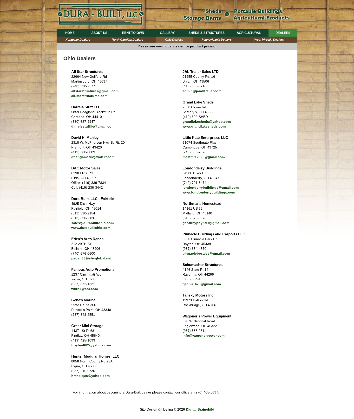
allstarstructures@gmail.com (94, 91)
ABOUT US (99, 33)
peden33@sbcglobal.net (91, 258)
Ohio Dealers (174, 39)
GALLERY (167, 33)
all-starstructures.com (89, 96)
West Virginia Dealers (269, 39)
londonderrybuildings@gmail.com (211, 187)
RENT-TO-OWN (133, 33)
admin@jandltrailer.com (202, 91)
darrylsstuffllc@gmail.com (92, 126)
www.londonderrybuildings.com (209, 192)
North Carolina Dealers (127, 39)
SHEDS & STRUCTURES (207, 33)
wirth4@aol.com (84, 289)
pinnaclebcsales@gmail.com (206, 253)
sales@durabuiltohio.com (92, 223)
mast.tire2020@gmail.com (204, 157)
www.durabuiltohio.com (90, 228)
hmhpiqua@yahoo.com (90, 376)
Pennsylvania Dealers (217, 39)
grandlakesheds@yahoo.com (207, 121)
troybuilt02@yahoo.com (91, 345)
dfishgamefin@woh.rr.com (92, 157)
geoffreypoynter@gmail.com (206, 223)
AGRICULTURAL (249, 33)
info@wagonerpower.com (203, 335)
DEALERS (282, 33)
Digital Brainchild (200, 409)
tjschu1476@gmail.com (202, 284)
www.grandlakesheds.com (204, 126)
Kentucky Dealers (78, 39)
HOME (70, 33)
